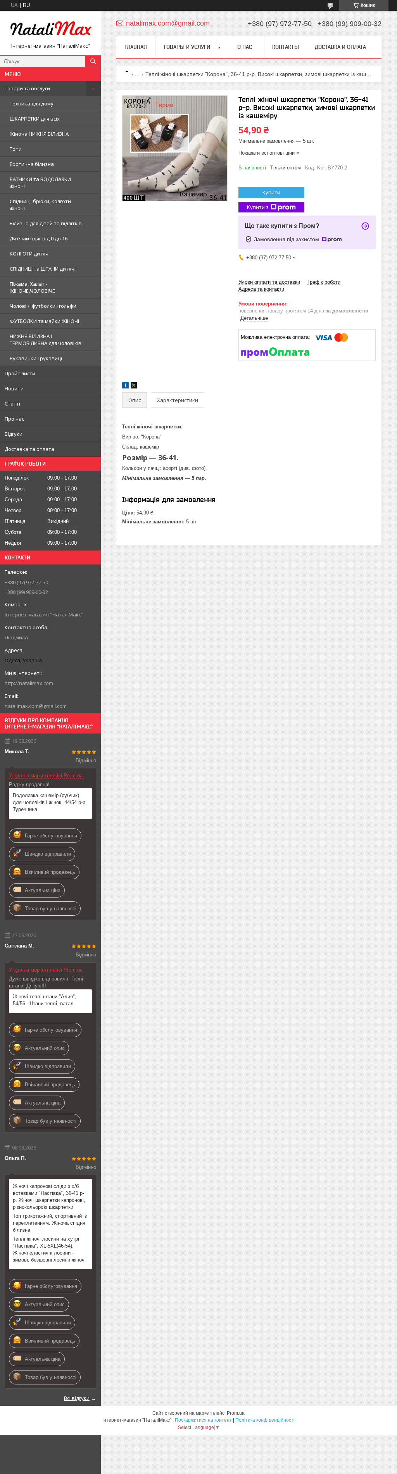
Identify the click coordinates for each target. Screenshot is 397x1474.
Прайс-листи (20, 373)
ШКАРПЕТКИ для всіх (35, 118)
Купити (271, 192)
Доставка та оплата (29, 448)
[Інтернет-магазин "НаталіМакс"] (50, 30)
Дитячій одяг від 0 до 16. (39, 238)
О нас (244, 47)
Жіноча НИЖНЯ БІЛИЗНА (39, 133)
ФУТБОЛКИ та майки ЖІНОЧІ (44, 321)
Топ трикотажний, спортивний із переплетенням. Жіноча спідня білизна (50, 1223)
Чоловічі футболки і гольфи (43, 305)
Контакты (285, 47)
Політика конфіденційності (265, 1420)
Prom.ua (236, 1413)
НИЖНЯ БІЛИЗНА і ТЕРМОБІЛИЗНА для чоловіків (45, 340)
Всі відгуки (77, 1398)
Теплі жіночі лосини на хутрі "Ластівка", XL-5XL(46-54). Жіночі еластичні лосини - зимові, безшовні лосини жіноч (49, 1249)
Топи (16, 148)
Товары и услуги (186, 47)
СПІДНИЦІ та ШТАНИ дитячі (43, 268)
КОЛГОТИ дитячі (30, 253)
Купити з (258, 207)
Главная (135, 47)
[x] (134, 387)
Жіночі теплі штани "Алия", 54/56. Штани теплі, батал (44, 1000)
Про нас (14, 418)
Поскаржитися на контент (203, 1420)
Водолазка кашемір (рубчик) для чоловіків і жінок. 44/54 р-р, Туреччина (50, 802)
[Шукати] (93, 61)
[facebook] (125, 387)
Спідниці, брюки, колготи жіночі (40, 205)
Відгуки (13, 433)
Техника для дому (32, 103)
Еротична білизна (32, 164)
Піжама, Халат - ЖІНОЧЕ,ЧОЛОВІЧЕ (32, 287)
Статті (12, 403)
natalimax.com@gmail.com (36, 705)
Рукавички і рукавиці (36, 358)
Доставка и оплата (340, 47)
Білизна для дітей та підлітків (46, 223)
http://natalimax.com (29, 683)
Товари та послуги (27, 88)
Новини (14, 388)
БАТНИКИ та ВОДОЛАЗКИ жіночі (40, 183)
